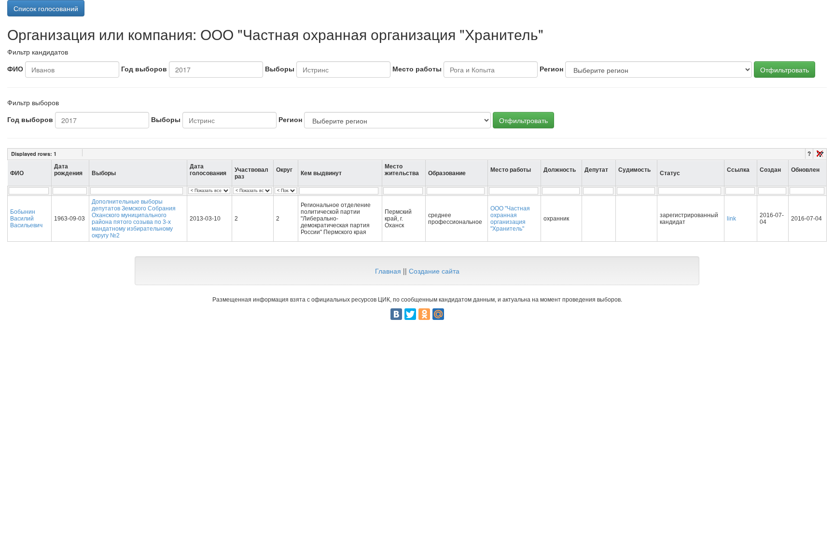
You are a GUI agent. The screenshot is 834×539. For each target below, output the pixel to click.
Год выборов (144, 68)
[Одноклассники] (424, 314)
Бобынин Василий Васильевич (26, 218)
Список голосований (46, 8)
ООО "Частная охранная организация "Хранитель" (510, 218)
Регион (551, 68)
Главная (388, 271)
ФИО (15, 68)
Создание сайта (434, 271)
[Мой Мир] (438, 314)
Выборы (279, 68)
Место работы (417, 68)
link (731, 218)
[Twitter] (410, 314)
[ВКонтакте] (396, 314)
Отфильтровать (784, 69)
